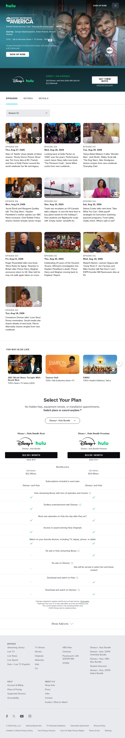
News (28, 39)
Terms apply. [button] (84, 601)
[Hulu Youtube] (24, 716)
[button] (12, 97)
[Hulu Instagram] (30, 716)
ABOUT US (50, 682)
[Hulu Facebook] (9, 716)
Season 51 (14, 113)
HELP (9, 682)
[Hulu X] (16, 716)
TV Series (38, 39)
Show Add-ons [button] (60, 624)
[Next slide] (119, 363)
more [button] (59, 27)
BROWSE (11, 644)
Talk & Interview (18, 39)
